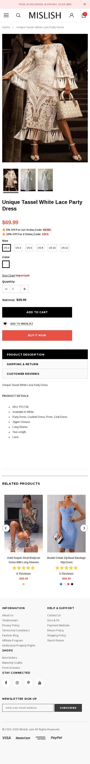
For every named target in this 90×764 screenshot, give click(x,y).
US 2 (6, 248)
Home (6, 27)
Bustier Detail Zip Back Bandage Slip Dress (66, 560)
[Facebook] (6, 683)
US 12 (64, 248)
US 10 (52, 248)
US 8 (40, 248)
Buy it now (37, 335)
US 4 (18, 248)
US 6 (29, 248)
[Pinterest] (29, 683)
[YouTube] (40, 683)
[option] (45, 98)
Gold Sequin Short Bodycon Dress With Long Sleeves (23, 560)
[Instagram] (17, 683)
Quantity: (8, 281)
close (85, 4)
